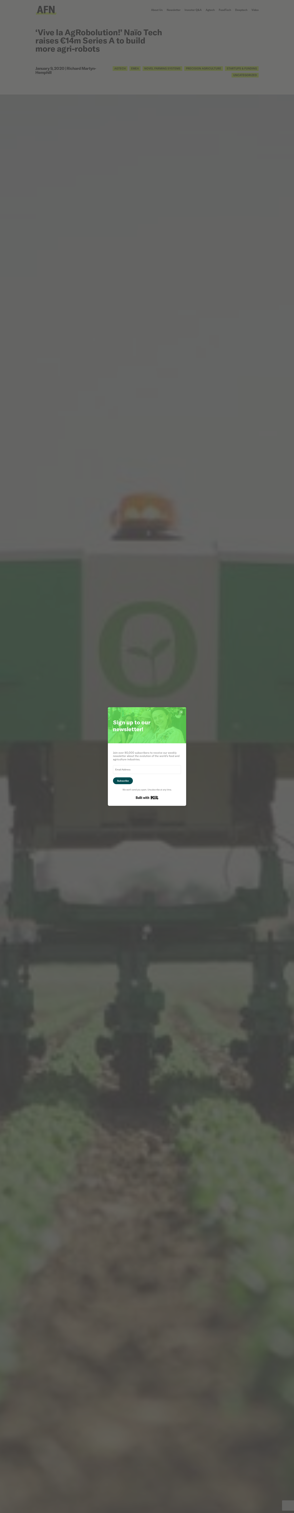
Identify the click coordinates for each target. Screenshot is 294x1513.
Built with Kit (147, 798)
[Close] (181, 712)
